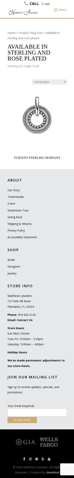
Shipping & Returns (19, 224)
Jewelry (12, 273)
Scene (11, 203)
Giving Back (14, 217)
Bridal (11, 260)
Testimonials (15, 197)
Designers (13, 266)
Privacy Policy (16, 230)
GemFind (53, 472)
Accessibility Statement (22, 237)
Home (11, 33)
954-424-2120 (27, 315)
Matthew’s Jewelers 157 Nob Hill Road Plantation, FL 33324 (20, 301)
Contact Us (25, 320)
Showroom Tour (18, 210)
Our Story (13, 190)
